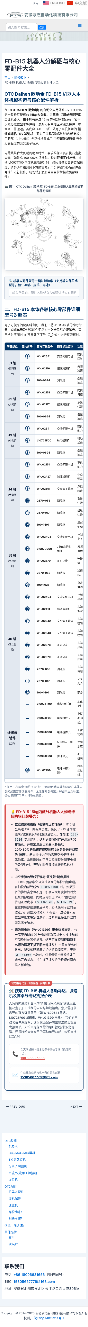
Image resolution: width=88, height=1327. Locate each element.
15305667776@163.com (39, 1077)
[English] (53, 3)
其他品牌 (11, 1232)
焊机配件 (15, 1198)
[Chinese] (77, 3)
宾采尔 (13, 1244)
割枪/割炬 (15, 1219)
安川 (12, 1237)
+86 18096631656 (29, 1274)
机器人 (13, 1146)
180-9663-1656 (32, 1058)
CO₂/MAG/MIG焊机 (22, 1153)
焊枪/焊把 (15, 1212)
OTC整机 (11, 1141)
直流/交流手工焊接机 (23, 1173)
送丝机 (13, 1205)
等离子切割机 (18, 1166)
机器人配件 (16, 1192)
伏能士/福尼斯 (14, 1225)
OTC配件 (11, 1186)
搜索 (42, 27)
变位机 (13, 1180)
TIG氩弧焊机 (17, 1160)
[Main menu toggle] (80, 25)
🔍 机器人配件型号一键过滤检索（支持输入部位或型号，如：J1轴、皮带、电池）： (43, 283)
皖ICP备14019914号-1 (49, 1318)
